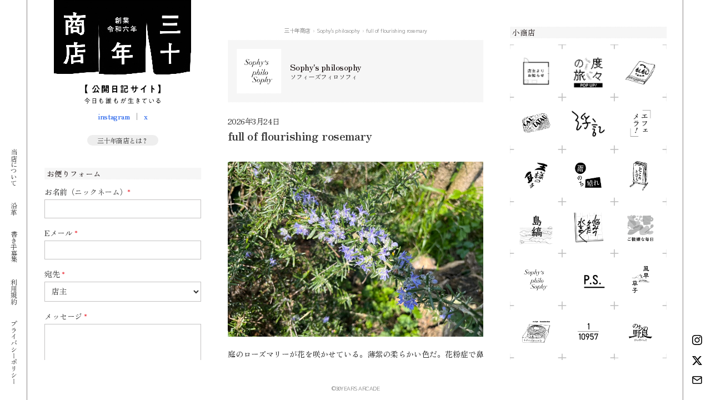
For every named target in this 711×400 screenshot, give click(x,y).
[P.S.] (588, 279)
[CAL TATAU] (536, 123)
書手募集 (13, 246)
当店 (13, 167)
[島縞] (536, 228)
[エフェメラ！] (640, 123)
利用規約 (13, 291)
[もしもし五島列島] (640, 71)
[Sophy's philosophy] (536, 279)
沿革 (13, 208)
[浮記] (588, 123)
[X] (697, 360)
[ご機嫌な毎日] (640, 228)
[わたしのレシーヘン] (536, 332)
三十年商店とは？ (122, 140)
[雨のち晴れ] (588, 175)
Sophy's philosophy (338, 30)
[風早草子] (640, 279)
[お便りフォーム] (697, 380)
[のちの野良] (640, 332)
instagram (113, 116)
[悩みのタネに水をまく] (588, 228)
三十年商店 (297, 30)
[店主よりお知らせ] (536, 71)
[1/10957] (588, 332)
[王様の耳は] (536, 175)
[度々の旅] (588, 71)
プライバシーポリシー (13, 352)
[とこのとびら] (640, 175)
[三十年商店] (122, 52)
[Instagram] (697, 340)
